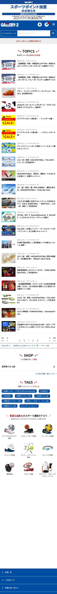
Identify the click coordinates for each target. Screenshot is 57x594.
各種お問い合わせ (11, 588)
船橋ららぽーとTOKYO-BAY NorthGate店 (19, 391)
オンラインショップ (29, 406)
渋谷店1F (44, 391)
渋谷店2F (7, 396)
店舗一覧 (8, 572)
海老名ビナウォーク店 (12, 401)
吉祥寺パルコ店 (8, 367)
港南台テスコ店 (10, 406)
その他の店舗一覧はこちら (45, 374)
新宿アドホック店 (24, 396)
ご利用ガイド (10, 580)
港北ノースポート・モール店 (38, 401)
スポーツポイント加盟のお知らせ (28, 41)
